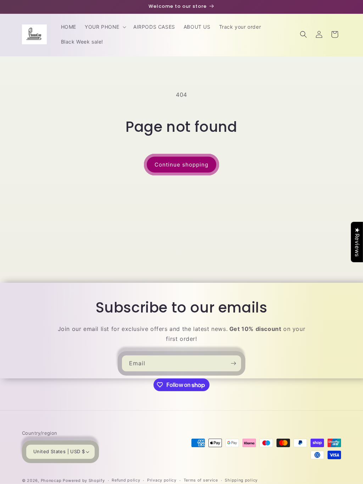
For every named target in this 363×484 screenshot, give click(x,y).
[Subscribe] (233, 363)
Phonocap (51, 480)
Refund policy (126, 480)
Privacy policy (162, 480)
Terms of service (201, 480)
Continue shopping (181, 164)
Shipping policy (241, 480)
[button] (104, 26)
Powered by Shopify (84, 480)
